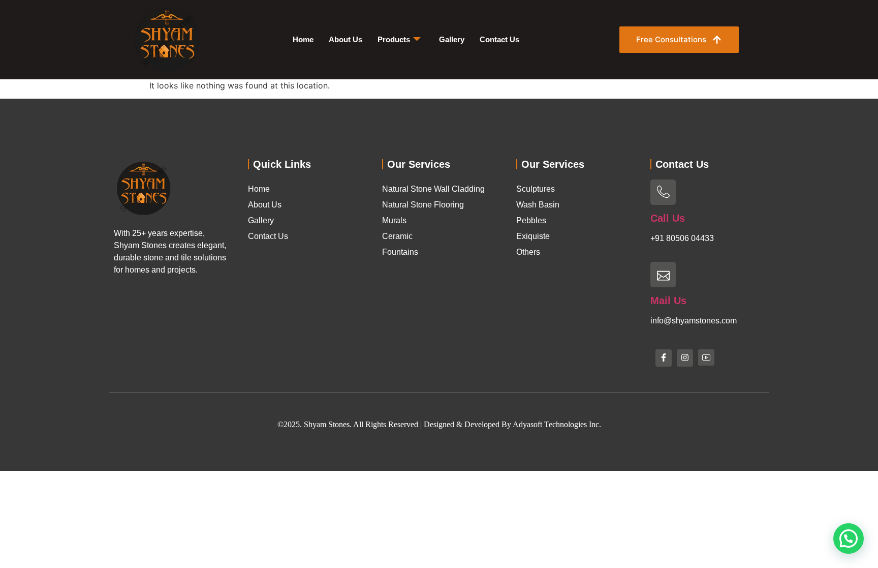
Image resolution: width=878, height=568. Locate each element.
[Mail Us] (663, 274)
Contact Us (499, 39)
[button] (848, 538)
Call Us (667, 218)
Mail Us (668, 300)
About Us (345, 39)
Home (303, 39)
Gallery (451, 39)
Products (394, 39)
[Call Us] (663, 192)
